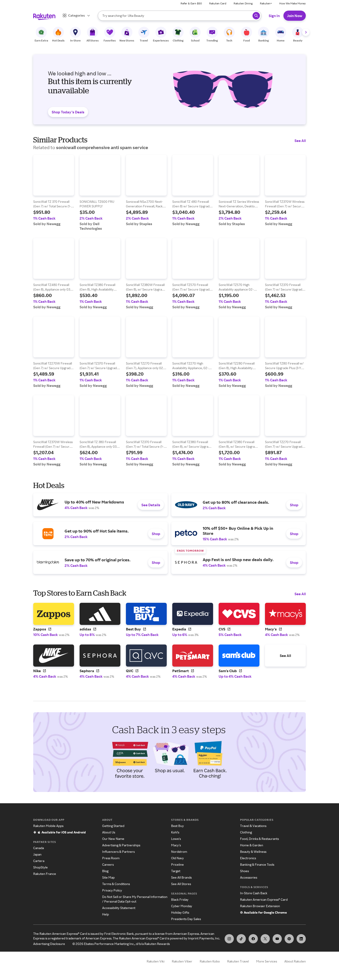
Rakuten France (44, 874)
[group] (53, 190)
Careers (108, 864)
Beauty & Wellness (253, 851)
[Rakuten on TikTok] (241, 938)
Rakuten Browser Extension (260, 906)
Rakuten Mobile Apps (48, 826)
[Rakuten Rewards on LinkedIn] (301, 938)
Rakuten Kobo (210, 961)
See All (300, 140)
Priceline (177, 864)
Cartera (38, 861)
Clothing (246, 832)
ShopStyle (40, 867)
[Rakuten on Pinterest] (289, 938)
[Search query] (256, 16)
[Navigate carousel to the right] (305, 32)
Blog (105, 871)
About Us (108, 832)
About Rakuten (295, 961)
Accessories (248, 877)
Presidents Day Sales (186, 919)
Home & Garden (251, 845)
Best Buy (177, 826)
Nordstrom (179, 851)
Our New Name (113, 839)
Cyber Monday (181, 906)
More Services (266, 961)
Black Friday (179, 899)
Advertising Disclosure (49, 944)
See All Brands (181, 877)
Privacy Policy (112, 890)
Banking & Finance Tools (257, 864)
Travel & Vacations (253, 826)
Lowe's (176, 839)
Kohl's (175, 832)
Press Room (110, 858)
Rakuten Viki (155, 961)
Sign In (274, 15)
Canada (38, 848)
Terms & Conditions (116, 884)
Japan (37, 854)
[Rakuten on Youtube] (277, 938)
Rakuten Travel (238, 961)
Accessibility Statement (118, 908)
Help (105, 914)
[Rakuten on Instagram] (229, 938)
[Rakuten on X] (265, 938)
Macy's (176, 845)
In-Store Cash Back (253, 893)
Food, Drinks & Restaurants (259, 839)
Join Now (294, 15)
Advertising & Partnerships (121, 845)
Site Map (108, 877)
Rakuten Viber (182, 961)
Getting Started (113, 826)
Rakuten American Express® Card (264, 899)
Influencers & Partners (118, 851)
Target (175, 871)
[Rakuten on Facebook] (253, 938)
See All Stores (181, 884)
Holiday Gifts (180, 912)
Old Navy (177, 858)
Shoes (244, 871)
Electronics (248, 858)
